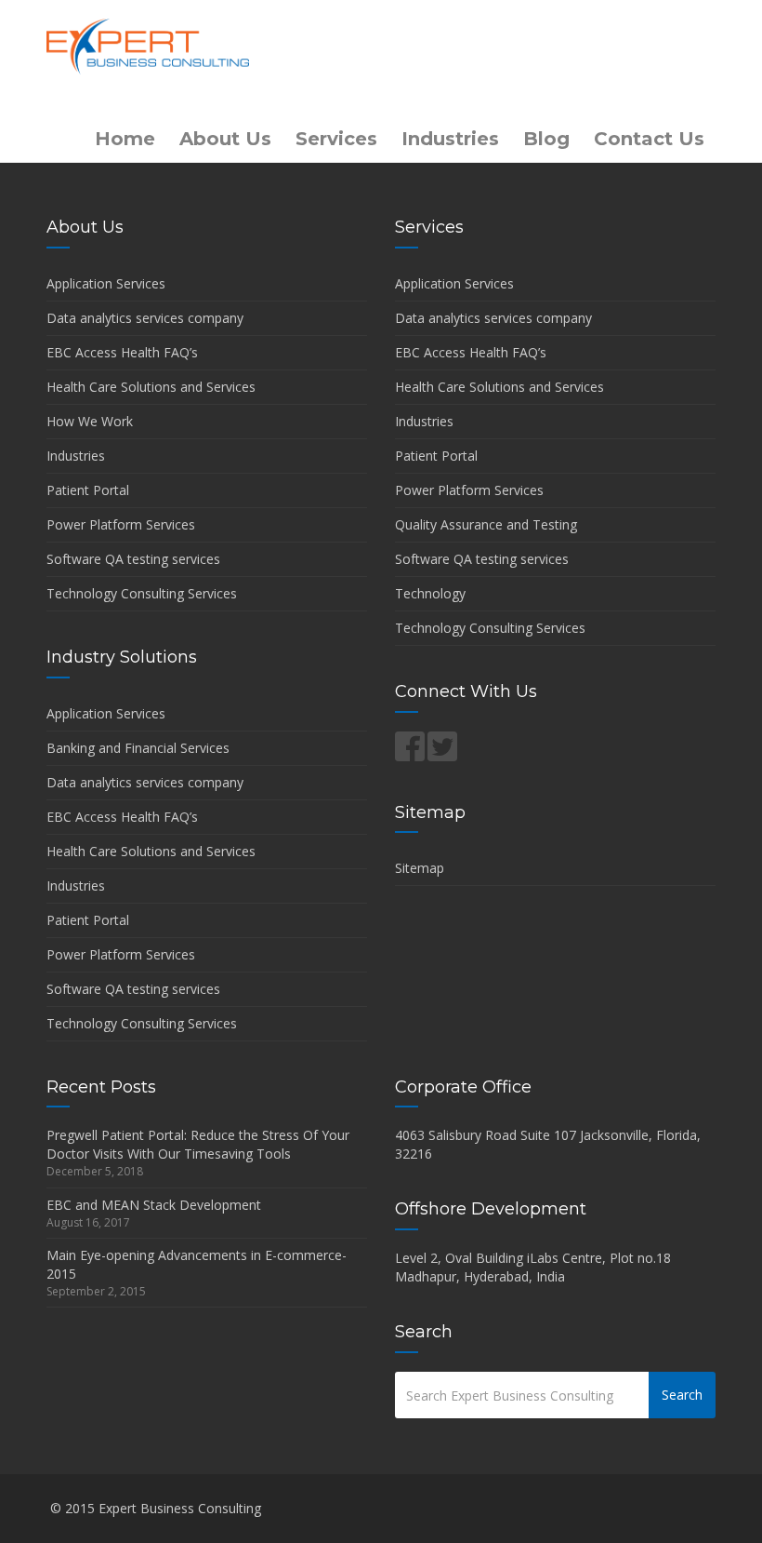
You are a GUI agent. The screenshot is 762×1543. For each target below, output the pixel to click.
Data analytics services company (144, 318)
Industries (450, 138)
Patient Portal (87, 490)
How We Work (89, 421)
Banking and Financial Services (138, 748)
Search (682, 1394)
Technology (430, 593)
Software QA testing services (133, 559)
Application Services (105, 283)
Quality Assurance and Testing (486, 524)
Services (336, 138)
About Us (225, 138)
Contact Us (649, 138)
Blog (546, 138)
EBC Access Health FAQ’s (122, 352)
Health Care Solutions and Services (151, 387)
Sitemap (419, 868)
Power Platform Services (120, 524)
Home (125, 138)
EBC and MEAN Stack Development (153, 1205)
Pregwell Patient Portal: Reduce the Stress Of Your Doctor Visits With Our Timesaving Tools (197, 1144)
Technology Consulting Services (141, 593)
